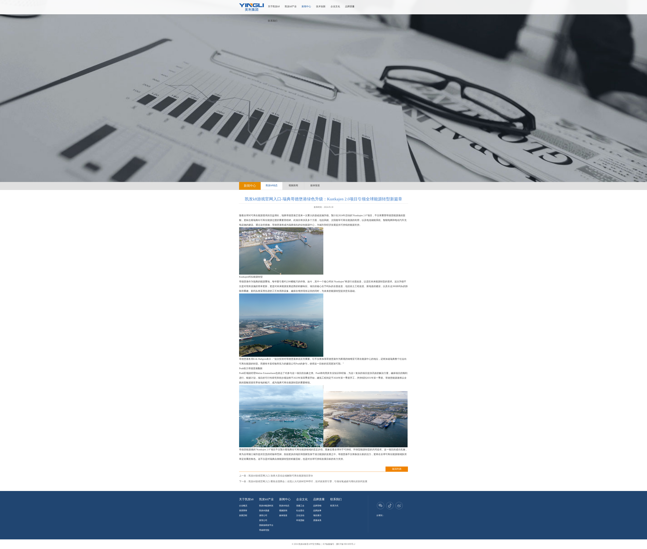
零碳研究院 (264, 530)
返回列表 (397, 469)
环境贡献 (300, 520)
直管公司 (263, 520)
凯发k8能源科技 (266, 505)
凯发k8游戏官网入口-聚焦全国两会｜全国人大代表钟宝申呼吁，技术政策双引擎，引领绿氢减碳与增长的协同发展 (308, 481)
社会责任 (300, 510)
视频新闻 (293, 185)
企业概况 (243, 505)
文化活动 (300, 515)
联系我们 (272, 21)
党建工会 (300, 505)
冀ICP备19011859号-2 (345, 544)
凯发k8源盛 (264, 510)
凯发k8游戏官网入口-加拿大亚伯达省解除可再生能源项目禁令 (281, 475)
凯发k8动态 (272, 185)
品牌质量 (350, 6)
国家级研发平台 (266, 525)
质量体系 (317, 520)
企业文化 (335, 6)
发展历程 (243, 515)
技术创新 (321, 6)
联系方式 (334, 505)
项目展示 (317, 515)
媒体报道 (315, 185)
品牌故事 (317, 510)
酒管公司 (263, 515)
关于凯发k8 (274, 6)
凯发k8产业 (291, 6)
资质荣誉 (243, 510)
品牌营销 (317, 505)
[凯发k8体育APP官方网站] (251, 7)
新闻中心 (306, 6)
